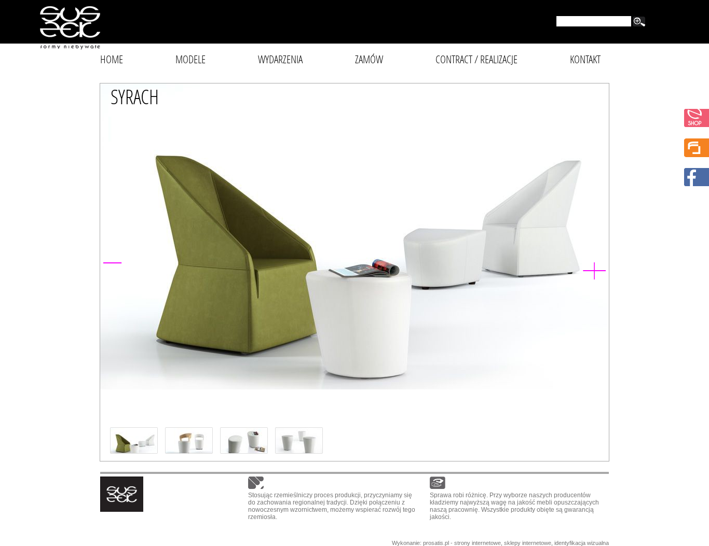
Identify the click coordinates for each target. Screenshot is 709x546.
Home (111, 59)
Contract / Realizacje (476, 59)
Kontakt (585, 59)
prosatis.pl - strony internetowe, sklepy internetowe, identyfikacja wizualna (516, 543)
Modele (190, 59)
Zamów (369, 59)
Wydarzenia (280, 59)
